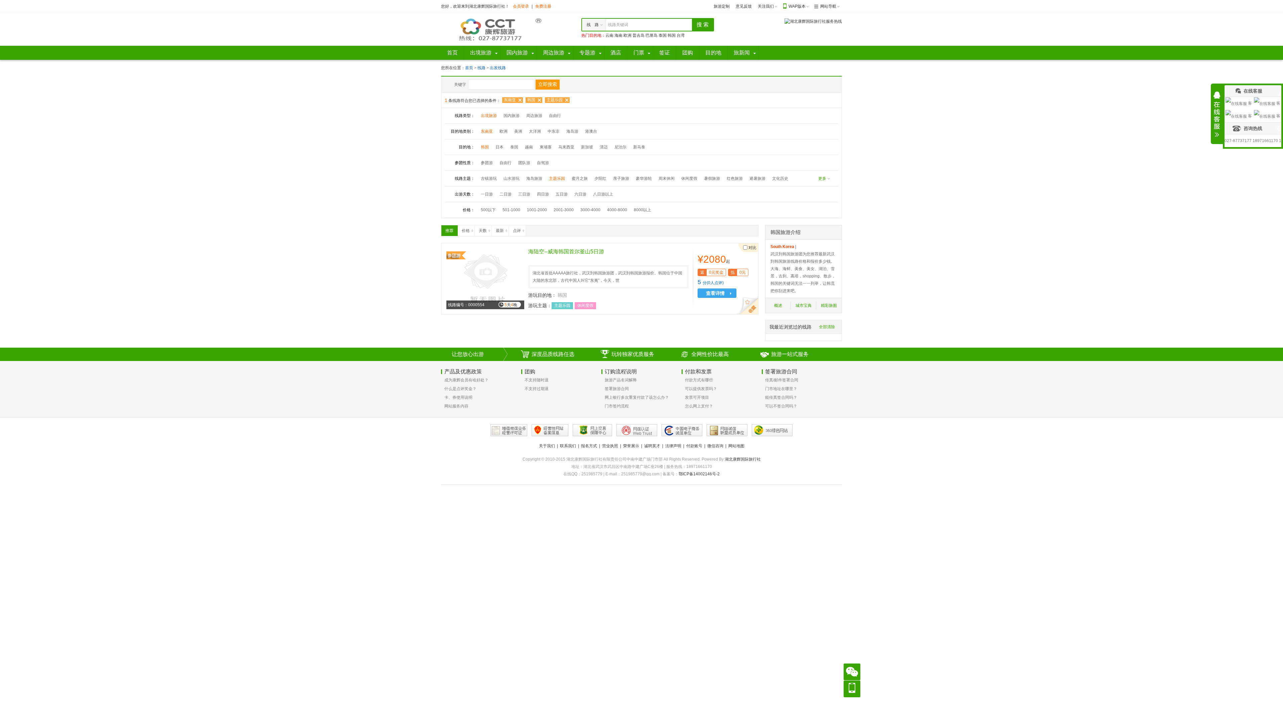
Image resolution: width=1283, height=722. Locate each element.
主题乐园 (555, 100)
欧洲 (627, 35)
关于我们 (547, 446)
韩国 (672, 35)
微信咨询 (715, 446)
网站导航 (828, 6)
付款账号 (694, 446)
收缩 (1217, 114)
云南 (609, 35)
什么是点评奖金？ (460, 388)
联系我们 (568, 446)
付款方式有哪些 (699, 380)
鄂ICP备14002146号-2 (699, 474)
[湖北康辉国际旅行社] (491, 29)
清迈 (604, 147)
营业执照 (610, 446)
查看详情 (715, 293)
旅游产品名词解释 (621, 380)
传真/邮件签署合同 (781, 380)
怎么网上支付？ (699, 406)
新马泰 (639, 147)
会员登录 (521, 6)
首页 (469, 68)
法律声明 (673, 446)
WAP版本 (797, 6)
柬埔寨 (546, 147)
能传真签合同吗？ (781, 397)
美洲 (518, 131)
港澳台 (591, 131)
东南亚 (510, 100)
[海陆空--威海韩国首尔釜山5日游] (485, 278)
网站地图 (736, 446)
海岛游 (572, 131)
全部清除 (827, 327)
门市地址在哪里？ (781, 388)
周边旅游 (534, 115)
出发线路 (498, 68)
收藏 (748, 306)
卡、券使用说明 (458, 397)
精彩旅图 (829, 305)
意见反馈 (744, 6)
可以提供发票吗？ (701, 388)
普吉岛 (638, 35)
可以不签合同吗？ (781, 406)
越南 (529, 147)
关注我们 (766, 6)
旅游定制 (722, 6)
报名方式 (589, 446)
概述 (778, 305)
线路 (481, 68)
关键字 (460, 84)
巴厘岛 (652, 35)
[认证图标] (509, 430)
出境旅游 (489, 115)
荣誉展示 (631, 446)
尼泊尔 (620, 147)
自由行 (555, 115)
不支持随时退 (537, 380)
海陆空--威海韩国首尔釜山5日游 (566, 251)
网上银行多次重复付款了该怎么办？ (637, 397)
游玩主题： (540, 305)
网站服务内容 (456, 406)
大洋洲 (535, 131)
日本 (499, 147)
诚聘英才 (652, 446)
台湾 (681, 35)
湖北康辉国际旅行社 (743, 459)
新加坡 (587, 147)
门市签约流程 (617, 406)
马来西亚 (566, 147)
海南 (618, 35)
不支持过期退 (537, 388)
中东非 (554, 131)
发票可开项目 (697, 397)
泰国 (663, 35)
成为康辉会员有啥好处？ (466, 380)
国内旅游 (512, 115)
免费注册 (543, 6)
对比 (752, 247)
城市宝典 (804, 305)
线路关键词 (618, 24)
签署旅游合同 (617, 388)
